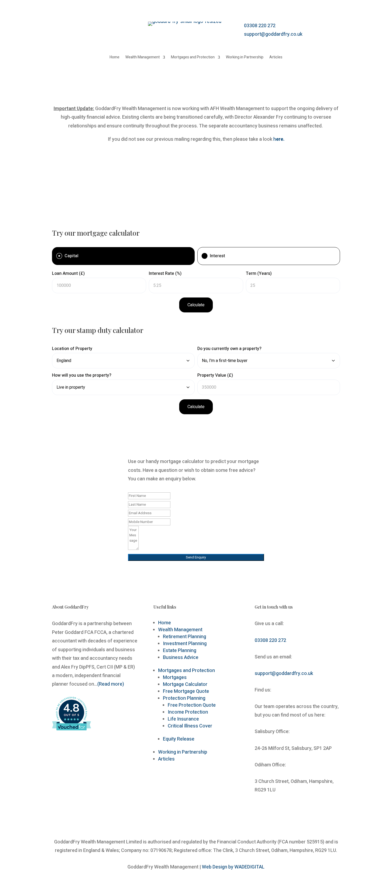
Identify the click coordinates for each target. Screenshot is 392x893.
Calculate (196, 305)
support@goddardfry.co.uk (273, 34)
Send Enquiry (196, 557)
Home (114, 57)
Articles (275, 57)
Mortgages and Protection (193, 57)
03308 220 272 (259, 25)
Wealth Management (142, 57)
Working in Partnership (244, 57)
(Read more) (110, 684)
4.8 (71, 708)
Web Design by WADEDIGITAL (233, 867)
